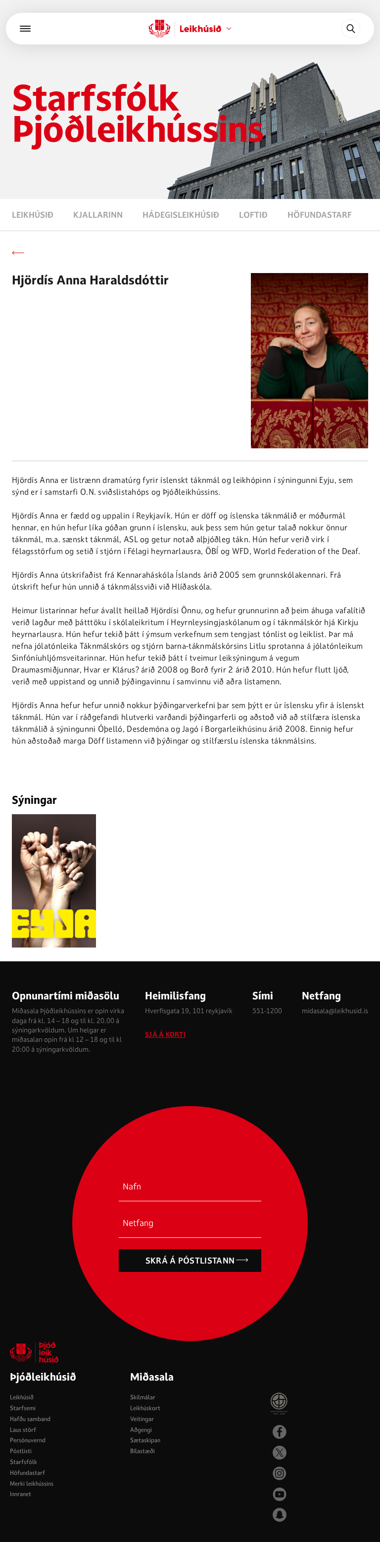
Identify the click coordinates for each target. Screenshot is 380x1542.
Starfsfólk (23, 1461)
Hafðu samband (30, 1419)
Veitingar (142, 1419)
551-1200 (267, 1011)
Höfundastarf (319, 214)
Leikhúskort (145, 1408)
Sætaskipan (145, 1440)
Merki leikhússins (31, 1483)
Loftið (253, 214)
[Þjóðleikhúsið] (25, 29)
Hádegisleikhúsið (180, 214)
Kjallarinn (98, 214)
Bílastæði (142, 1451)
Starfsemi (23, 1408)
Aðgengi (141, 1429)
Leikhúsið (32, 214)
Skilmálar (142, 1397)
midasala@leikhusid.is (335, 1011)
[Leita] (350, 28)
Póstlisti (21, 1451)
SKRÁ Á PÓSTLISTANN (190, 1260)
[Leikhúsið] (160, 29)
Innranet (20, 1494)
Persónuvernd (28, 1440)
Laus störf (23, 1429)
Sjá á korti (165, 1034)
